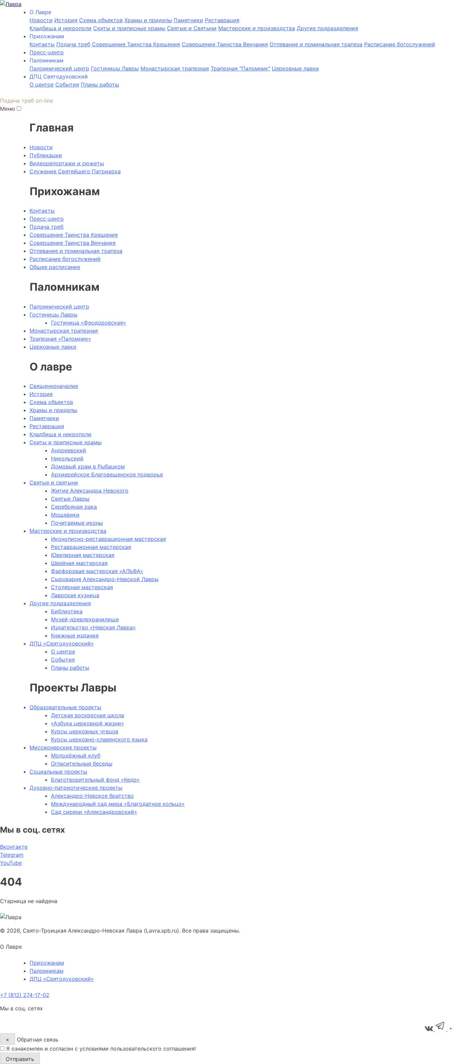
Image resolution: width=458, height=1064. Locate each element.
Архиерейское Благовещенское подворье (107, 474)
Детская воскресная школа (87, 715)
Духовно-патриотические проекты (76, 787)
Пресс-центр (47, 52)
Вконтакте (13, 846)
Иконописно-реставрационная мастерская (108, 539)
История (65, 20)
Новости (41, 20)
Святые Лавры (70, 498)
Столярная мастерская (82, 587)
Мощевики (65, 514)
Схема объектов (51, 402)
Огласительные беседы (81, 763)
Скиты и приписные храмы (129, 28)
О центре (42, 84)
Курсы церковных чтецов (84, 731)
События (67, 84)
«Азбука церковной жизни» (87, 723)
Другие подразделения (327, 28)
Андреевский (68, 450)
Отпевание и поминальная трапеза (316, 44)
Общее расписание (55, 267)
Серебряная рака (74, 506)
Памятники (188, 20)
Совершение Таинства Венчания (225, 44)
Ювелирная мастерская (82, 555)
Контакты (42, 44)
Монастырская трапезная (174, 68)
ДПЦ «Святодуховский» (62, 643)
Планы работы (100, 84)
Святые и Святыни (192, 28)
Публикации (46, 155)
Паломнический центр (59, 68)
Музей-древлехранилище (85, 619)
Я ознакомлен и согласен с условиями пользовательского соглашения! (101, 1048)
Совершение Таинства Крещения (136, 44)
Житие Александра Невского (89, 490)
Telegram (11, 854)
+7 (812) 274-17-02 (24, 995)
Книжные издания (75, 635)
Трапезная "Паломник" (240, 68)
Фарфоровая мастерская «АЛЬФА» (97, 571)
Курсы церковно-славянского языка (99, 739)
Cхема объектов (101, 20)
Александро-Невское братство (92, 795)
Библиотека (66, 611)
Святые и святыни (54, 482)
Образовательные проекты (65, 707)
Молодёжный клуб (75, 755)
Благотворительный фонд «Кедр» (95, 779)
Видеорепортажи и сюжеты (67, 163)
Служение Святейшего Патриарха (75, 171)
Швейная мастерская (79, 563)
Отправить (20, 1059)
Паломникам (46, 970)
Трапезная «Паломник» (60, 338)
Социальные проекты (58, 771)
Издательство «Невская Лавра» (93, 627)
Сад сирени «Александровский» (94, 811)
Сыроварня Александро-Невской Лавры (105, 579)
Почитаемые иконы (77, 522)
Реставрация (222, 20)
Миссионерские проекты (63, 747)
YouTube (11, 862)
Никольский (67, 458)
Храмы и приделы (148, 20)
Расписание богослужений (399, 44)
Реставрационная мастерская (91, 547)
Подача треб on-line (26, 100)
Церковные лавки (295, 68)
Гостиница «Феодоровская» (88, 322)
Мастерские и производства (256, 28)
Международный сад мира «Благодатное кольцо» (118, 803)
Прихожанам (47, 962)
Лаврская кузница (75, 595)
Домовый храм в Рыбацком (88, 466)
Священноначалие (54, 386)
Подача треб (73, 44)
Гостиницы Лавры (115, 68)
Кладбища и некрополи (61, 28)
